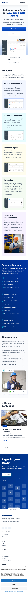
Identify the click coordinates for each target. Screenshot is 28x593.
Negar (14, 584)
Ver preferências (14, 588)
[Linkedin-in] (6, 528)
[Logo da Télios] (6, 2)
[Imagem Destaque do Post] (14, 418)
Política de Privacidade (18, 591)
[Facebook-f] (3, 528)
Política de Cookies (9, 591)
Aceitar (14, 580)
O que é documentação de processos (12, 430)
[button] (26, 567)
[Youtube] (9, 528)
